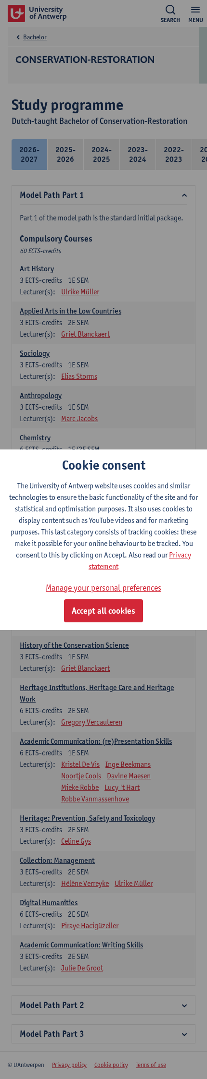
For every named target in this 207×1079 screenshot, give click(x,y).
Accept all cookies (103, 611)
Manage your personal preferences (103, 587)
